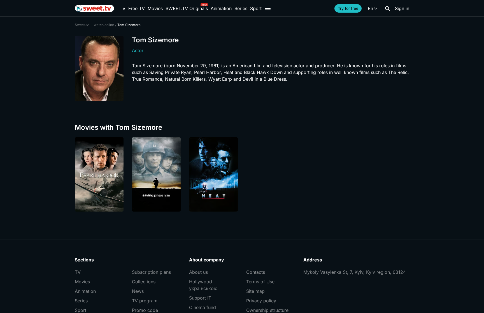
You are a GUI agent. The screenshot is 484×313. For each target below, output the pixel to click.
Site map (255, 291)
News (138, 291)
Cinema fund (202, 307)
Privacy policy (261, 300)
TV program (144, 300)
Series (240, 8)
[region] (242, 174)
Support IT (200, 298)
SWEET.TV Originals (187, 8)
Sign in (402, 8)
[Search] (387, 8)
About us (198, 272)
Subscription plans (151, 272)
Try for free (348, 8)
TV (122, 8)
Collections (143, 281)
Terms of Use (260, 281)
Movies (155, 8)
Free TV (136, 8)
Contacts (255, 272)
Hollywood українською (203, 285)
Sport (256, 8)
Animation (221, 8)
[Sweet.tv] (94, 8)
